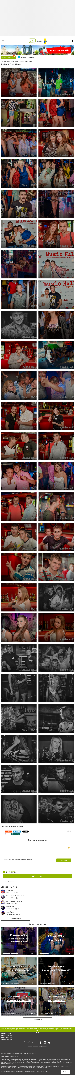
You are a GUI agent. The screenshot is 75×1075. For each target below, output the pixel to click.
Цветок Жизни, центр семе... (11, 983)
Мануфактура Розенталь (9, 1013)
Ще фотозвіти (37, 1019)
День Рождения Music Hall (14, 901)
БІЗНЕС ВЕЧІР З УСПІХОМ (19, 1000)
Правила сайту (20, 1071)
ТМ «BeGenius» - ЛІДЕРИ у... (47, 1013)
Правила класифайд (30, 1071)
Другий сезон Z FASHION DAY (56, 970)
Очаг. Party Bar (56, 940)
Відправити (64, 860)
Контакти (35, 1046)
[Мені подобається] (68, 831)
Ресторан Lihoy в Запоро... (47, 983)
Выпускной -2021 (56, 1000)
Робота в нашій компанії (7, 1035)
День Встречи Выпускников (15, 896)
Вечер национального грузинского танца (19, 940)
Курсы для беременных (18, 970)
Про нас (30, 1046)
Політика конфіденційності (8, 1071)
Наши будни (10, 906)
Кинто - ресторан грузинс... (10, 953)
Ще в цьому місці (16, 918)
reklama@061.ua (31, 1053)
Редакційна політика (42, 1071)
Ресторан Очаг (44, 953)
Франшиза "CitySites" (7, 1037)
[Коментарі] (70, 831)
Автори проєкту (43, 1046)
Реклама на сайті (6, 1033)
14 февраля (9, 890)
